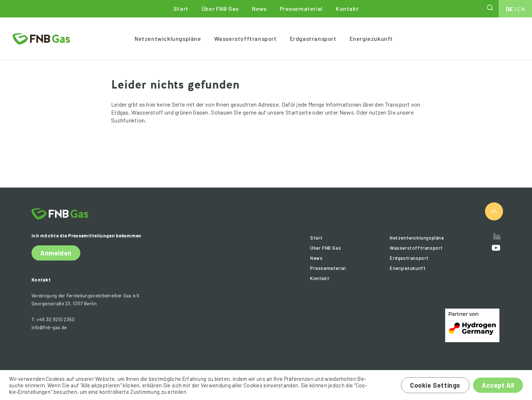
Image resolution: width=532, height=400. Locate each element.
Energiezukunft (371, 38)
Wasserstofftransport (245, 38)
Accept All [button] (498, 385)
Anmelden (56, 253)
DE (510, 8)
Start (181, 8)
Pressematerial (301, 8)
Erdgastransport (313, 38)
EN (521, 8)
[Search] (491, 7)
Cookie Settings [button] (435, 385)
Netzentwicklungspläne (168, 38)
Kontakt (347, 8)
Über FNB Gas (220, 8)
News (259, 8)
